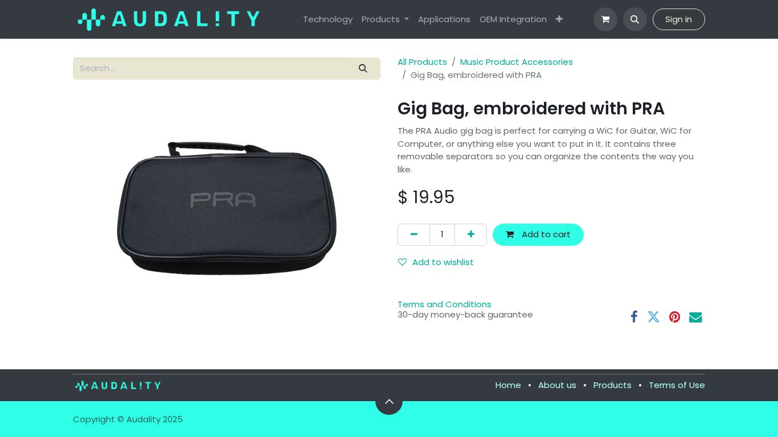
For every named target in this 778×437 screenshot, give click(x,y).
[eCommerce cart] (605, 19)
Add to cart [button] (545, 234)
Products (612, 385)
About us (557, 385)
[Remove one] (414, 235)
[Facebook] (634, 317)
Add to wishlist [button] (443, 262)
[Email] (695, 317)
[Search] (363, 68)
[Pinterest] (674, 317)
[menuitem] (327, 20)
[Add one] (470, 235)
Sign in (678, 19)
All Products (422, 62)
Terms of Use (677, 385)
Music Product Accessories (516, 62)
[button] (635, 19)
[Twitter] (653, 317)
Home (508, 385)
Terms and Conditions (445, 304)
